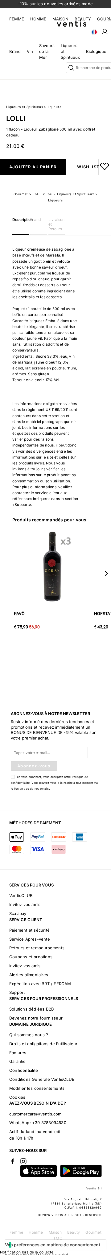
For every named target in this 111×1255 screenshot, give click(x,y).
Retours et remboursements (36, 947)
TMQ (57, 1238)
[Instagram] (23, 1161)
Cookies (17, 1097)
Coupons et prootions (30, 956)
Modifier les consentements (36, 1088)
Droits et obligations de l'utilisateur (43, 1043)
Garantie (17, 1061)
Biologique (96, 51)
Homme (38, 18)
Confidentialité (23, 1070)
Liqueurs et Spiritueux (24, 107)
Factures (18, 1052)
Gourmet (21, 194)
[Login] (105, 31)
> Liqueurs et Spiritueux (73, 194)
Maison (60, 18)
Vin (30, 51)
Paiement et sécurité (29, 930)
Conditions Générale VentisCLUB (42, 1079)
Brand (15, 51)
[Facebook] (12, 1161)
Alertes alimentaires (28, 974)
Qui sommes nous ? (28, 1034)
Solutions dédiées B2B (31, 1009)
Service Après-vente (29, 939)
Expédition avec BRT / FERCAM (40, 983)
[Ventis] (71, 23)
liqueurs (54, 107)
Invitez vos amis (24, 904)
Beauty (83, 18)
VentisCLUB (21, 895)
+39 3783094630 (49, 1122)
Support (17, 992)
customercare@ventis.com (35, 1113)
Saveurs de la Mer (47, 51)
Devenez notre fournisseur (36, 1018)
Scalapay (18, 913)
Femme (16, 18)
